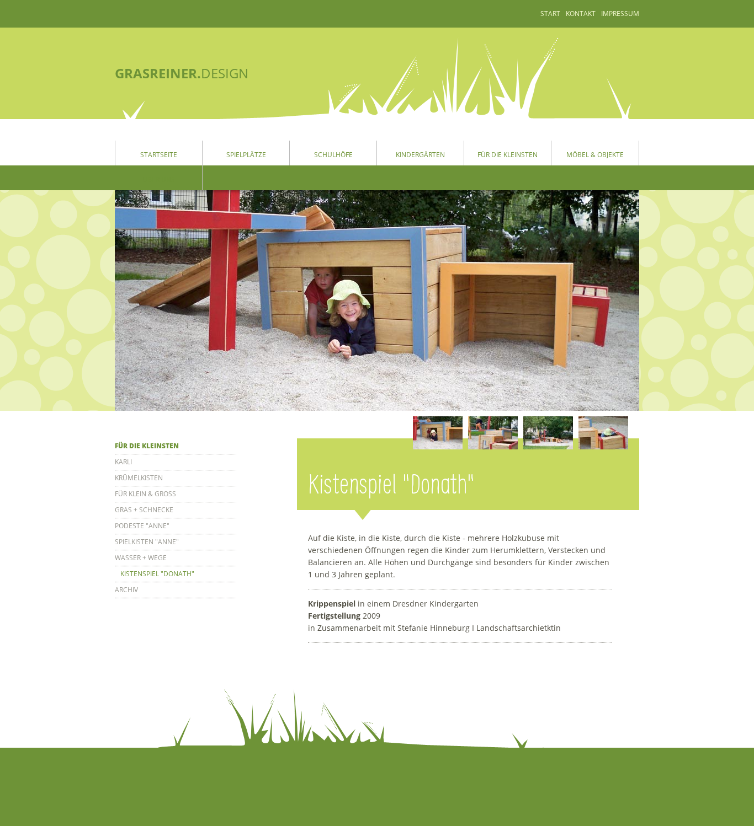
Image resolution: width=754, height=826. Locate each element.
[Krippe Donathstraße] (438, 432)
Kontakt (581, 13)
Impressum (620, 13)
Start (550, 13)
